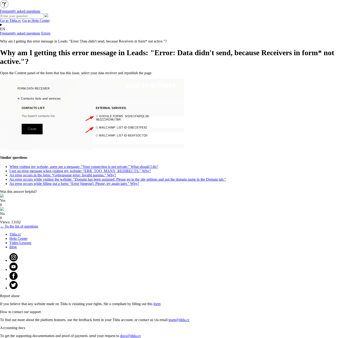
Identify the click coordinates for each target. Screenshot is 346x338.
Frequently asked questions (20, 33)
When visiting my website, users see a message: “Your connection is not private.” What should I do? (83, 167)
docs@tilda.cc (130, 336)
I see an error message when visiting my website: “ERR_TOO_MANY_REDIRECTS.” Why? (80, 171)
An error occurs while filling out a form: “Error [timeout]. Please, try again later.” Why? (74, 184)
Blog (13, 247)
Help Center (18, 239)
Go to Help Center (36, 21)
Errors (45, 33)
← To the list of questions (19, 226)
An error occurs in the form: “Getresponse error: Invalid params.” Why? (62, 175)
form (157, 304)
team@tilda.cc (179, 320)
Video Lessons (20, 243)
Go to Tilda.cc (10, 21)
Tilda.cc (15, 234)
